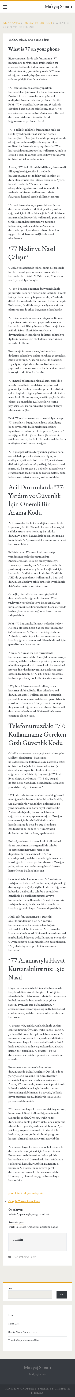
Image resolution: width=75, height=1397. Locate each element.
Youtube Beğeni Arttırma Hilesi (24, 1340)
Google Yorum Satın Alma (24, 1201)
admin (45, 39)
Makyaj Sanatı (58, 7)
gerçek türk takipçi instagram (25, 1193)
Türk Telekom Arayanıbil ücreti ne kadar (33, 1227)
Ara (10, 1288)
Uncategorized (38, 23)
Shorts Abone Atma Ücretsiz (23, 1332)
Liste (10, 1315)
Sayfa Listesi (14, 1323)
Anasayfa (11, 23)
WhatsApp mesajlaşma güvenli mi (28, 1214)
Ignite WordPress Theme (27, 1388)
